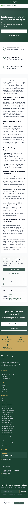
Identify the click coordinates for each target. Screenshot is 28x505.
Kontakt (3, 387)
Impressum (4, 389)
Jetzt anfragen (19, 503)
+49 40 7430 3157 (15, 35)
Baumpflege (4, 376)
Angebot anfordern (14, 269)
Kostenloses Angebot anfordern (14, 31)
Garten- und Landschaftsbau (8, 374)
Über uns (4, 385)
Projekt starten (13, 323)
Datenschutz (4, 391)
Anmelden (23, 491)
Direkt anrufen (15, 273)
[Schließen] (26, 500)
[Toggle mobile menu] (25, 6)
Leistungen (9, 14)
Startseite (3, 14)
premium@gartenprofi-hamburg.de (11, 470)
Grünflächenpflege (6, 378)
